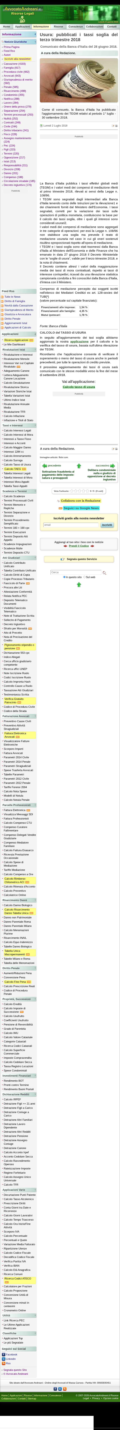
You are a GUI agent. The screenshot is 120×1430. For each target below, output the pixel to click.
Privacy (96, 1398)
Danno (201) (11, 173)
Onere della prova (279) (17, 106)
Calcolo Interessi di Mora (18, 434)
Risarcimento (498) (15, 90)
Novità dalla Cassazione (19, 305)
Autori (7, 54)
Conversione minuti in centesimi (16, 1304)
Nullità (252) (11, 118)
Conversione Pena (14, 977)
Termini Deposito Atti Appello (16, 538)
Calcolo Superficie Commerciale (14, 1052)
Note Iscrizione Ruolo (16, 673)
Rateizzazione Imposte (17, 1168)
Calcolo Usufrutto (14, 1016)
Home (6, 26)
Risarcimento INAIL (15, 937)
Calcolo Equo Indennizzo (18, 942)
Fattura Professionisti (16, 818)
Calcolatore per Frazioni (18, 1286)
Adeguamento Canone (16, 370)
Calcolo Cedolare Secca (18, 1062)
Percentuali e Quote (15, 1240)
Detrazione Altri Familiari (18, 1119)
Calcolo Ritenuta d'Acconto (19, 886)
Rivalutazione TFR (14, 411)
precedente (54, 465)
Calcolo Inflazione (14, 416)
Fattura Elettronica (15, 810)
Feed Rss (9, 50)
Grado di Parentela (15, 1028)
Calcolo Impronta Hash (17, 681)
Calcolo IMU (11, 1033)
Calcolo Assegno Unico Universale (17, 1179)
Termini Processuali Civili (18, 500)
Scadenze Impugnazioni (18, 544)
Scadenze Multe (13, 548)
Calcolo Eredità (13, 1004)
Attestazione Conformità (18, 591)
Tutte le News (12, 296)
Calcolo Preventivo (15, 890)
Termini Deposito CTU (16, 552)
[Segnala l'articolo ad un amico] (113, 125)
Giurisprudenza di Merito (19, 309)
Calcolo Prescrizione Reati (19, 986)
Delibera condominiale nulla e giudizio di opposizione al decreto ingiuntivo (101, 475)
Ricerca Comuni (13, 1274)
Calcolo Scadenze (14, 496)
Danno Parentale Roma (17, 921)
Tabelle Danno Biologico (18, 946)
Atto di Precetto (13, 632)
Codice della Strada (15, 711)
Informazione (41, 26)
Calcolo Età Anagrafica (17, 1269)
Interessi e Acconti (14, 443)
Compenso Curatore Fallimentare (15, 829)
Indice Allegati (12, 657)
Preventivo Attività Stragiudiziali (14, 727)
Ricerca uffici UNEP (15, 669)
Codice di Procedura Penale (16, 992)
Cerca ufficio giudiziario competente (17, 663)
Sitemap (32, 1398)
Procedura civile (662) (17, 71)
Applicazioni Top (13, 1338)
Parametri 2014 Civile (16, 757)
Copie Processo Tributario (19, 579)
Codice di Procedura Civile (19, 706)
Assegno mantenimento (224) (17, 140)
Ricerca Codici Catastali (18, 1045)
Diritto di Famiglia (15, 301)
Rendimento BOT (14, 1080)
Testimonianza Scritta (16, 694)
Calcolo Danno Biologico (18, 905)
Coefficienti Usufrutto (16, 1020)
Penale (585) (11, 87)
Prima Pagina (11, 47)
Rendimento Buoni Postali (19, 1089)
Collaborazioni (94, 26)
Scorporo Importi (13, 748)
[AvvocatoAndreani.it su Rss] (64, 1388)
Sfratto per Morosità (16, 628)
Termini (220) (11, 153)
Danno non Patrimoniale (18, 917)
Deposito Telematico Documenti (15, 602)
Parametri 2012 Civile (16, 778)
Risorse (58, 26)
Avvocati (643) (12, 75)
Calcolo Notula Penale (17, 799)
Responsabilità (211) (16, 165)
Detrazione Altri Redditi (17, 1131)
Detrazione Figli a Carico (18, 1107)
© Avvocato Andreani (15, 1373)
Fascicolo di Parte (15, 583)
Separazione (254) (14, 110)
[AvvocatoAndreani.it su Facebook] (55, 1388)
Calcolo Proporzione (15, 1290)
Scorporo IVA (11, 1231)
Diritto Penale (12, 318)
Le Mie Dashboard (14, 344)
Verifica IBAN (11, 1265)
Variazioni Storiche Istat (18, 391)
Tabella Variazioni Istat (17, 395)
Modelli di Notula (13, 795)
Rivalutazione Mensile (16, 358)
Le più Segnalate (13, 1342)
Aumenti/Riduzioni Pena (18, 973)
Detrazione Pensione (16, 1136)
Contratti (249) (12, 122)
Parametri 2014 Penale (17, 761)
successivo (102, 465)
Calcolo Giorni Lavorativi (18, 1215)
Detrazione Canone (15, 1148)
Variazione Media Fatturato (19, 1244)
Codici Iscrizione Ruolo (17, 677)
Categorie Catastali (15, 1041)
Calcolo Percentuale (15, 1235)
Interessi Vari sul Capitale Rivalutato (19, 365)
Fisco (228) (10, 134)
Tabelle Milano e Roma (17, 958)
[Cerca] (104, 572)
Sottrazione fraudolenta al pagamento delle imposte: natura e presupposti (58, 474)
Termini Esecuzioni (15, 532)
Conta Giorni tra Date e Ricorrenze (17, 1209)
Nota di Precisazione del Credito (18, 638)
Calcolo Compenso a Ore (18, 874)
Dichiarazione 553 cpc (17, 652)
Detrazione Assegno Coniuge (15, 1142)
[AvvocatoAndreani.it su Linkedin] (60, 1388)
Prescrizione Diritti (14, 1203)
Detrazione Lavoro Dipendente (14, 1126)
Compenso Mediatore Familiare (16, 844)
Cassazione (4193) (15, 63)
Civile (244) (10, 126)
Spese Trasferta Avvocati (18, 770)
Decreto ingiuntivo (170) (18, 185)
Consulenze (76, 26)
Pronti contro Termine (16, 1085)
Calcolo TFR (11, 1184)
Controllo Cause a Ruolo (18, 685)
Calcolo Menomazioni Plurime (16, 932)
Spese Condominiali (15, 1070)
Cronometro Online (15, 1310)
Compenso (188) (13, 177)
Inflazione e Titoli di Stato (18, 420)
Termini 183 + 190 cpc (17, 527)
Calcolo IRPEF (12, 1099)
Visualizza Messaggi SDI (18, 814)
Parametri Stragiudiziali (17, 766)
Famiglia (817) (12, 67)
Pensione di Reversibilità (18, 1024)
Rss (8, 1363)
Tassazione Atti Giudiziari (18, 690)
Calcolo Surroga (13, 460)
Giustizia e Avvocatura (18, 314)
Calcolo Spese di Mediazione (13, 864)
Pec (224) (9, 145)
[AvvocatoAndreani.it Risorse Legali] (23, 11)
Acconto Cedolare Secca (18, 1156)
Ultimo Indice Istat (14, 399)
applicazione (79, 341)
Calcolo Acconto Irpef (16, 1152)
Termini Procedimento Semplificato (16, 522)
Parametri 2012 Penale (17, 782)
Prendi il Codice (79, 545)
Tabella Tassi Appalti (15, 486)
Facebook (11, 1354)
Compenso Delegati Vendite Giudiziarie (20, 836)
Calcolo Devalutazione (17, 382)
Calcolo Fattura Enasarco (18, 850)
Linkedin (11, 1358)
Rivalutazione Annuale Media (17, 406)
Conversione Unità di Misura (16, 1296)
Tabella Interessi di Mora (18, 477)
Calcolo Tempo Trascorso (18, 1219)
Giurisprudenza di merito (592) (18, 81)
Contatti (112, 26)
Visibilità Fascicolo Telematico (15, 610)
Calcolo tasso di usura (79, 387)
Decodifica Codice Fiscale (19, 1257)
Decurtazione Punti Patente (20, 1194)
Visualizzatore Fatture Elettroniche (16, 743)
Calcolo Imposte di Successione (14, 1010)
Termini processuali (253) (18, 114)
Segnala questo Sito (15, 1369)
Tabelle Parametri (14, 774)
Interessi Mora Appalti (16, 481)
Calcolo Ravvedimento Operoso (17, 1162)
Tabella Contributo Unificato (20, 570)
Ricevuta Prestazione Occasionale (16, 856)
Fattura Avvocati (13, 753)
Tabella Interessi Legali (17, 473)
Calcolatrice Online (15, 895)
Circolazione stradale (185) (19, 181)
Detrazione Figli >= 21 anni (19, 1103)
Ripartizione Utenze (15, 1248)
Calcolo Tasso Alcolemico (19, 1199)
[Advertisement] (15, 240)
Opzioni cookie (110, 1398)
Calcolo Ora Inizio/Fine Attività (17, 1225)
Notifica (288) (12, 98)
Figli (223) (9, 149)
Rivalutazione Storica (16, 387)
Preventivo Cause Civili (17, 721)
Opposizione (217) (14, 157)
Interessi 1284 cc (14, 451)
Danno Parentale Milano (18, 925)
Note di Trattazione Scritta (19, 615)
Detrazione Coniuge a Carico (16, 1114)
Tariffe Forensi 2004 (15, 787)
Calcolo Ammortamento (17, 455)
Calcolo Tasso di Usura (17, 464)
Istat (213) (10, 161)
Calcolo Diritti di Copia (17, 574)
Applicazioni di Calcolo (18, 327)
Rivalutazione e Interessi (18, 354)
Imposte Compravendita (18, 1057)
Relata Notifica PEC (15, 596)
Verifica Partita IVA (15, 1261)
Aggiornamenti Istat (16, 323)
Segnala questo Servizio (82, 559)
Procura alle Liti (13, 587)
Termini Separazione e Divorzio (17, 514)
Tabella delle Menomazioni (19, 963)
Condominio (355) (14, 94)
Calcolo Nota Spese (15, 791)
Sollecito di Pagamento (17, 620)
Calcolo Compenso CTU (18, 822)
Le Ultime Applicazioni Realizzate (17, 1326)
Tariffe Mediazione (14, 869)
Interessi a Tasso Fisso (17, 439)
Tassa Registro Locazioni (18, 1066)
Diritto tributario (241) (16, 130)
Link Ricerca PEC (14, 1320)
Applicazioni (22, 26)
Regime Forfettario (14, 1172)
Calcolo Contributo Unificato (14, 564)
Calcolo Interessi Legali (17, 430)
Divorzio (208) (12, 169)
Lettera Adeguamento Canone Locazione (16, 377)
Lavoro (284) (11, 102)
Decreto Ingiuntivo (14, 624)
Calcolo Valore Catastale (18, 1037)
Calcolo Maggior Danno (17, 447)
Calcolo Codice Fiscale (17, 1252)
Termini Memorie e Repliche (14, 506)
